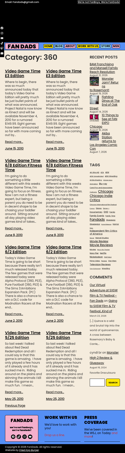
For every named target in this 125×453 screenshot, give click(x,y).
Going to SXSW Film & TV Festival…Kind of (103, 306)
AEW (107, 172)
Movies (93, 249)
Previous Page (15, 405)
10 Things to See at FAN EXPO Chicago (104, 121)
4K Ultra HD (94, 172)
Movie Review (99, 241)
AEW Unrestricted (97, 176)
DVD (106, 212)
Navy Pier (94, 253)
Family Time (110, 216)
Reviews (104, 261)
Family (112, 212)
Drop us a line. (55, 435)
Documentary (96, 212)
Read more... (14, 142)
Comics (92, 208)
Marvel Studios (102, 238)
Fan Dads (22, 46)
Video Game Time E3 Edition (23, 73)
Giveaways (95, 224)
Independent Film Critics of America (103, 232)
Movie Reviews (101, 245)
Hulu (91, 228)
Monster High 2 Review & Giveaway (104, 358)
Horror (116, 224)
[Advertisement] (62, 24)
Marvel (92, 238)
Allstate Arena (107, 180)
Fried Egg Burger (29, 450)
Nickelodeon (96, 257)
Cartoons (93, 192)
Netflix (103, 253)
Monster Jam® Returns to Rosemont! (104, 84)
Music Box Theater (103, 250)
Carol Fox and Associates (101, 188)
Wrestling (106, 268)
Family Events (97, 215)
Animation (94, 184)
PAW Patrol (107, 257)
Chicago (105, 191)
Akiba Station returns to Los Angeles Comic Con (103, 141)
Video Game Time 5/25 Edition (23, 335)
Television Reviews (100, 264)
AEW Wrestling (111, 176)
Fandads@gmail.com (26, 2)
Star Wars (112, 261)
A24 (102, 173)
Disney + (106, 208)
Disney (99, 208)
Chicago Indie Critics (101, 198)
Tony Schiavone (95, 269)
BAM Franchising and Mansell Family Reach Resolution (104, 68)
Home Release (106, 224)
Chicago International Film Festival (103, 205)
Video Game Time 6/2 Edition (23, 249)
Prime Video (95, 261)
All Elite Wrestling (96, 180)
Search (113, 382)
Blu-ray (103, 183)
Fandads (97, 219)
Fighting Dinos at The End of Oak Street (105, 102)
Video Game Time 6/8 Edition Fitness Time (23, 165)
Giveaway (110, 220)
